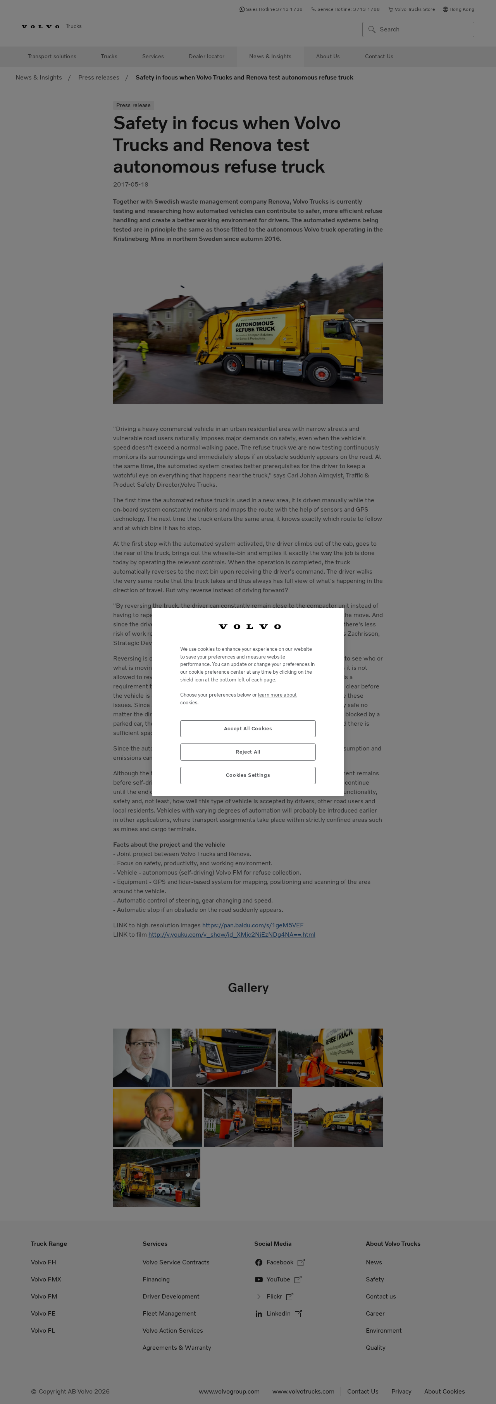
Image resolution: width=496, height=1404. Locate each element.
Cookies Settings (248, 775)
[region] (248, 701)
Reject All (248, 752)
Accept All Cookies (248, 728)
